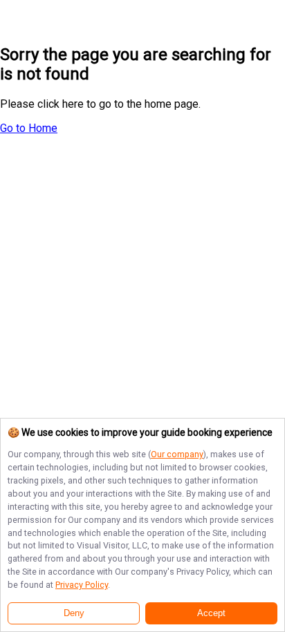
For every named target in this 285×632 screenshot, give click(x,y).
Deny (74, 613)
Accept (211, 613)
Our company (177, 454)
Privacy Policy (81, 585)
